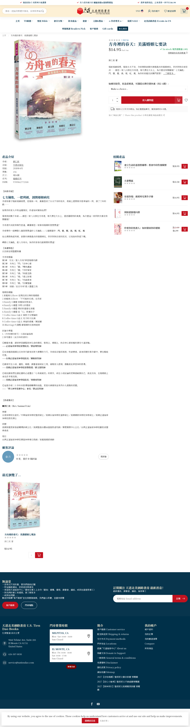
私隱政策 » (104, 720)
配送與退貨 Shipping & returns (113, 634)
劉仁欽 (16, 161)
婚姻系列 (17, 178)
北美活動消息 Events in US (157, 20)
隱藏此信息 (90, 720)
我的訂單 (149, 634)
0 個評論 (125, 40)
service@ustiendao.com (21, 662)
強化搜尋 (123, 28)
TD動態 (27, 20)
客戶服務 (94, 28)
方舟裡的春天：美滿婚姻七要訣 (24, 35)
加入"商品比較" (115, 115)
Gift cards (107, 28)
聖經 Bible (42, 20)
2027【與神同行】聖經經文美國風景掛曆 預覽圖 (118, 688)
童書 (85, 20)
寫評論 (103, 456)
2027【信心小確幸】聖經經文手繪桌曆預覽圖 (118, 681)
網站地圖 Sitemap (106, 672)
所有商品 (149, 648)
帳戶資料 (149, 629)
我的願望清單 (151, 638)
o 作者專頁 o (115, 20)
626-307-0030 (15, 654)
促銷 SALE (133, 20)
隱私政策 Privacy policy (109, 667)
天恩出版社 (18, 164)
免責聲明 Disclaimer (107, 662)
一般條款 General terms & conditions (116, 657)
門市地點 (29, 605)
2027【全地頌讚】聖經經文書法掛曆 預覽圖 (117, 676)
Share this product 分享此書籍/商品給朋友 (144, 115)
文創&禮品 (98, 20)
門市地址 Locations (106, 643)
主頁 (17, 20)
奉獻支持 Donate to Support (111, 653)
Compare (150, 643)
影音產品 (72, 20)
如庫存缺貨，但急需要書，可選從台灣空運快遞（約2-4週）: (139, 83)
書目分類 (58, 20)
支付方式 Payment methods (111, 638)
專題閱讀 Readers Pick (74, 28)
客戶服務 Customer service (111, 629)
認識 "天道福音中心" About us (111, 648)
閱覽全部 (71, 666)
